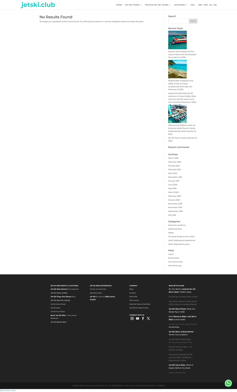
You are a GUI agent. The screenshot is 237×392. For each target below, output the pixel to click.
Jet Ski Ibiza (55, 308)
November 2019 (175, 207)
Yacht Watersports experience (181, 240)
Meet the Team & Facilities (139, 304)
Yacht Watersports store (179, 244)
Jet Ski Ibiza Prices (58, 304)
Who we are (134, 300)
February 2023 (174, 169)
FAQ (193, 5)
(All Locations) (64, 289)
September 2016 (175, 211)
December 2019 (175, 204)
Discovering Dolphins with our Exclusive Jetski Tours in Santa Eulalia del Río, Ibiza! (182, 128)
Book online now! (8, 390)
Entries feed (173, 258)
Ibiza (63, 297)
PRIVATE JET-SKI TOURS (156, 5)
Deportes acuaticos (176, 225)
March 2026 (173, 158)
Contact (132, 293)
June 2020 (172, 185)
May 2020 (172, 188)
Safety (171, 233)
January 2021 (173, 181)
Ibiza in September (177, 373)
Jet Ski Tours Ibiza (58, 311)
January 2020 (174, 200)
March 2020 (173, 192)
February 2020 (174, 196)
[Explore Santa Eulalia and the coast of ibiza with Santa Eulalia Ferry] (177, 48)
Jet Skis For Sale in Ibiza (138, 308)
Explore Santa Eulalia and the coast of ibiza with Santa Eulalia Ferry (182, 54)
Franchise (133, 297)
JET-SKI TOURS (132, 5)
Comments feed (175, 262)
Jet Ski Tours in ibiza (177, 138)
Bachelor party (96, 293)
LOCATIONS (179, 5)
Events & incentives (98, 289)
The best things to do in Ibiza (181, 236)
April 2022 (172, 173)
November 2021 (175, 177)
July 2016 (172, 215)
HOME (119, 5)
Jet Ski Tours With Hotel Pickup (183, 324)
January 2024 (174, 166)
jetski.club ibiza (175, 229)
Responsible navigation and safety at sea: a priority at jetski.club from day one (180, 84)
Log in (171, 254)
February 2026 (174, 162)
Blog (131, 289)
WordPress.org (174, 265)
